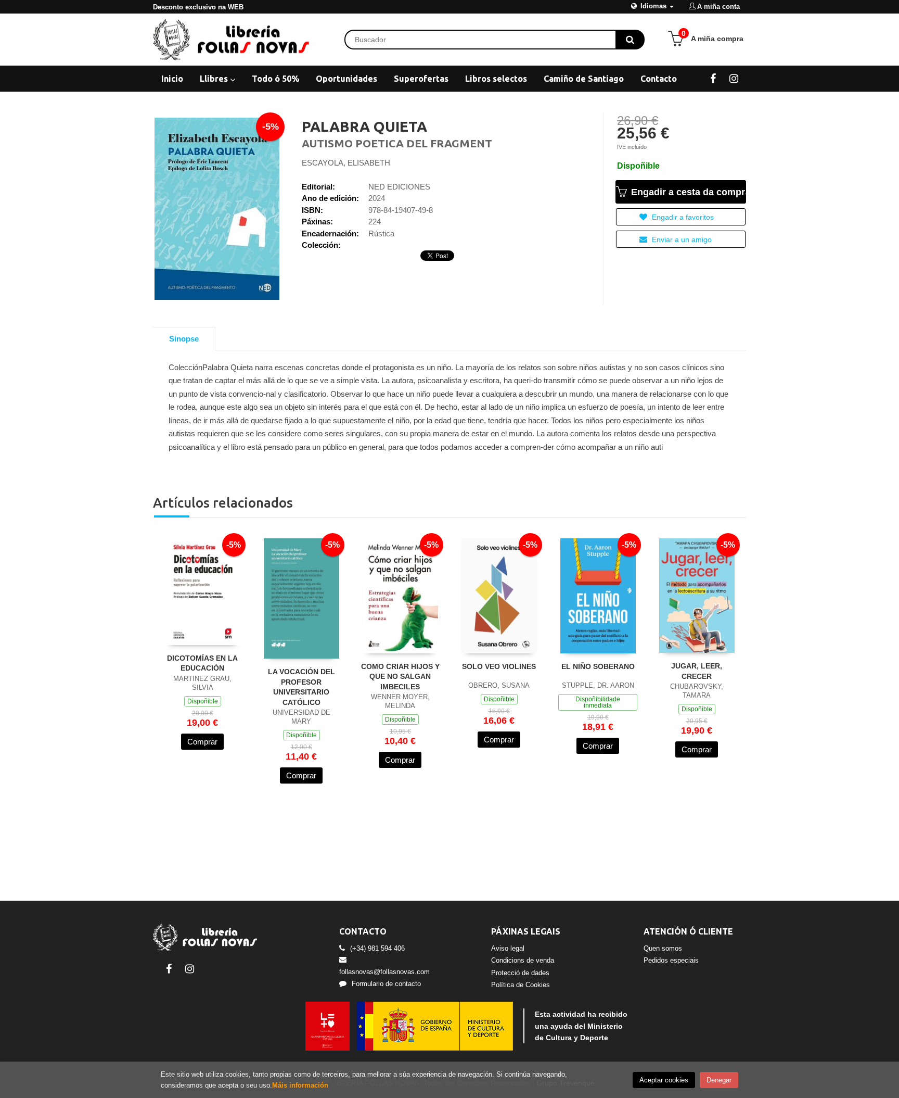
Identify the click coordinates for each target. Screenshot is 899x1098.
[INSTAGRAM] (733, 78)
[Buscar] (630, 39)
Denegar (719, 1080)
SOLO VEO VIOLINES (499, 666)
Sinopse (184, 338)
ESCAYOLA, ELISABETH (346, 162)
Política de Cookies (520, 985)
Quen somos (663, 948)
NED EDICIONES (399, 186)
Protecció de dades (520, 973)
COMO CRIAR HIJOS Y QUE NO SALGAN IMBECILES (400, 676)
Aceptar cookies (663, 1080)
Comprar (202, 741)
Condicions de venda (522, 960)
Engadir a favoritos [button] (682, 217)
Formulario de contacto (386, 984)
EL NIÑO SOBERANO (598, 666)
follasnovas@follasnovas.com (384, 972)
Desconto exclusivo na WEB (198, 7)
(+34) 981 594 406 (377, 948)
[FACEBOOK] (713, 78)
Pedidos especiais (671, 960)
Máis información (300, 1085)
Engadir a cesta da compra (687, 192)
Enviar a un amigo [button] (681, 239)
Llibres (215, 78)
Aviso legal (507, 948)
